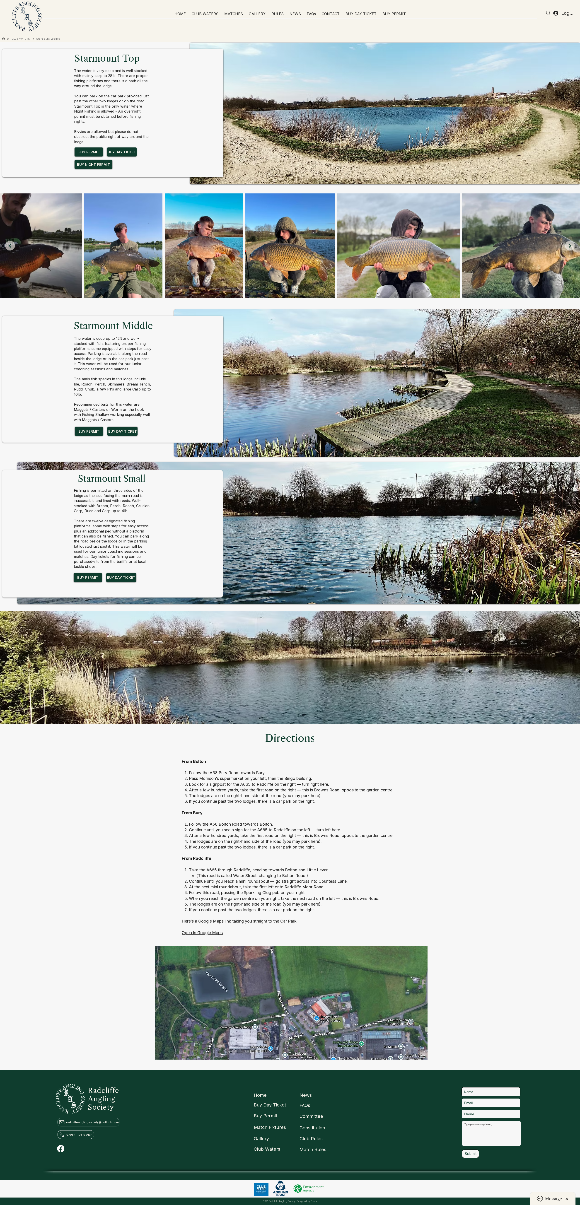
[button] (233, 13)
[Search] (548, 13)
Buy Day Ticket (270, 1105)
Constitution (312, 1127)
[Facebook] (60, 1148)
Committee (311, 1116)
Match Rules (313, 1149)
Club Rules (311, 1138)
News (306, 1095)
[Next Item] (570, 246)
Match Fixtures (270, 1127)
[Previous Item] (10, 246)
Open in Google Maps (202, 932)
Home (260, 1095)
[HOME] (3, 38)
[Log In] (553, 13)
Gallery (261, 1138)
